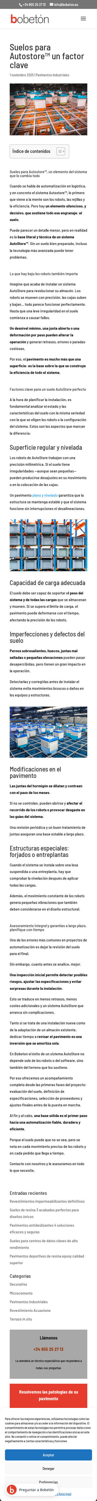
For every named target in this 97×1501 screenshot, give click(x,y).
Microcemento (21, 1293)
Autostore (37, 171)
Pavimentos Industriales (52, 75)
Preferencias (48, 1482)
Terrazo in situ (21, 1319)
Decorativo (18, 1284)
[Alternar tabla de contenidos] (58, 151)
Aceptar (48, 1455)
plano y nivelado (45, 495)
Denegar (48, 1468)
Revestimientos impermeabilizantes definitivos (47, 1201)
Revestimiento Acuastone (30, 1310)
